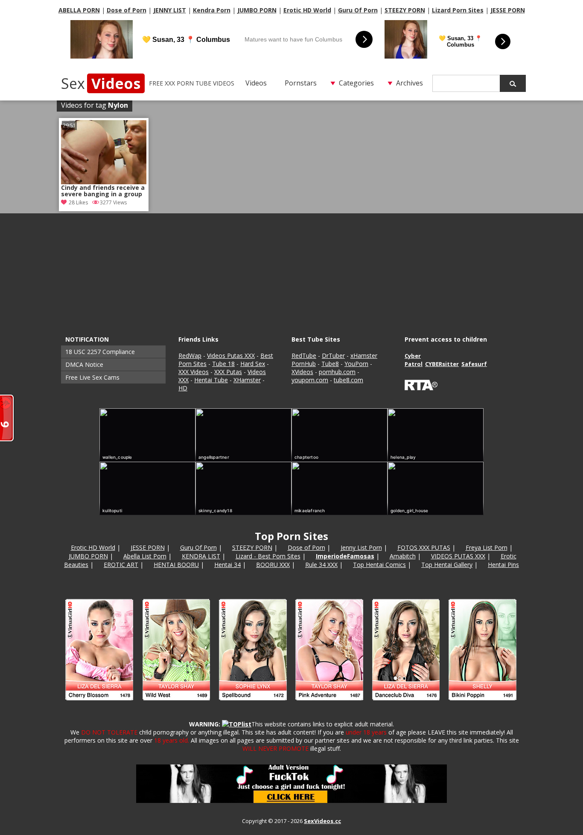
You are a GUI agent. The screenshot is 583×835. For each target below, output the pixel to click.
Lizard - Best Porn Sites (268, 556)
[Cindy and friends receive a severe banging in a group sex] (103, 152)
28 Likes (78, 202)
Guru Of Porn (358, 10)
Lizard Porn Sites (458, 10)
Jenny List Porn (361, 547)
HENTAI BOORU (176, 565)
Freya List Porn (486, 547)
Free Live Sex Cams (92, 377)
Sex (100, 83)
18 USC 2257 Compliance (100, 352)
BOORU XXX (273, 565)
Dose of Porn (126, 10)
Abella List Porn (144, 556)
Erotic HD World (307, 10)
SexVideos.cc (322, 821)
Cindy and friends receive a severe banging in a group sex (103, 191)
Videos (256, 83)
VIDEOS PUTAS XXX (458, 556)
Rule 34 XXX (321, 565)
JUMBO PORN (257, 10)
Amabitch (403, 556)
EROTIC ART (121, 565)
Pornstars (301, 83)
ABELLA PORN (79, 10)
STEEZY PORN (405, 10)
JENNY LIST (169, 10)
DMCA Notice (84, 364)
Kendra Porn (211, 10)
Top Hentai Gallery (446, 565)
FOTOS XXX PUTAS (423, 547)
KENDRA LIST (201, 556)
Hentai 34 (227, 565)
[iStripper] (291, 704)
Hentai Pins (503, 565)
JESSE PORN (507, 10)
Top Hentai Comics (379, 565)
